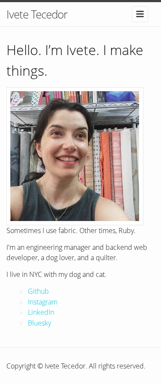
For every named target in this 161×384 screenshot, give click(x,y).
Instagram (43, 302)
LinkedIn (41, 312)
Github (38, 291)
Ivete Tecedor (36, 14)
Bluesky (39, 323)
